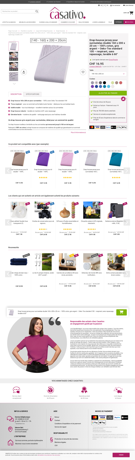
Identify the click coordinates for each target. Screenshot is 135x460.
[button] (15, 84)
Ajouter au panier (108, 93)
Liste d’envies (129, 5)
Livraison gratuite (35, 2)
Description (16, 94)
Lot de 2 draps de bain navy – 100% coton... (19, 274)
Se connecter (116, 5)
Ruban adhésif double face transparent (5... (19, 222)
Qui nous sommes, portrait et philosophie (29, 440)
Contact (57, 420)
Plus (110, 22)
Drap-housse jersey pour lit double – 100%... (19, 171)
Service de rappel (60, 427)
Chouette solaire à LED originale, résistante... (92, 222)
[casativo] (67, 13)
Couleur (92, 79)
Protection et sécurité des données (66, 439)
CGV (56, 445)
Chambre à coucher (68, 22)
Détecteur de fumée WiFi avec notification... (92, 274)
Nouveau (130, 22)
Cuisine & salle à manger (48, 22)
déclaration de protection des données (49, 455)
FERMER (121, 455)
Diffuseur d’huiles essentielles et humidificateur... (67, 222)
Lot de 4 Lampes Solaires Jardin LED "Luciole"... (43, 274)
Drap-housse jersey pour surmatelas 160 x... (92, 171)
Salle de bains (84, 22)
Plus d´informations (78, 132)
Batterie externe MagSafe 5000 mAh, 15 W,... (116, 222)
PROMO (119, 22)
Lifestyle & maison (9, 22)
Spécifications (32, 94)
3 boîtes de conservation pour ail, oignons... (43, 222)
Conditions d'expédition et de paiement (68, 423)
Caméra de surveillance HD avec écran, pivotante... (67, 274)
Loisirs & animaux (98, 22)
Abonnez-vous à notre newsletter (26, 444)
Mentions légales (60, 442)
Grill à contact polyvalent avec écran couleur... (116, 274)
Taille (91, 70)
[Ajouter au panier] (121, 312)
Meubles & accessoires (27, 22)
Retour (57, 417)
